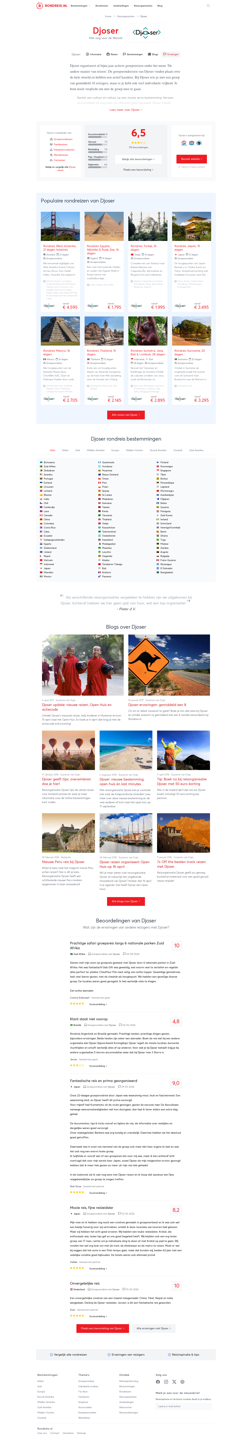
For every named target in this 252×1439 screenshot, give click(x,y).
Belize (163, 503)
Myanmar (107, 470)
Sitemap (81, 1433)
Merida (49, 389)
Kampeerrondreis (87, 1412)
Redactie (66, 857)
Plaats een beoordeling (137, 170)
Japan (47, 568)
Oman (105, 479)
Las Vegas (66, 281)
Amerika (48, 475)
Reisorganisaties (126, 16)
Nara (200, 281)
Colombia (49, 523)
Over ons (42, 1433)
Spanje (105, 491)
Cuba (46, 532)
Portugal (48, 479)
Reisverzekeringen (128, 1412)
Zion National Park (68, 293)
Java (140, 386)
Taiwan (106, 507)
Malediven (107, 499)
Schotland (165, 523)
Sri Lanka (107, 495)
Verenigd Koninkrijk (170, 527)
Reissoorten (125, 1407)
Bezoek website (191, 159)
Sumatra (159, 386)
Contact (54, 1433)
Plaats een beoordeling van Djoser (102, 1328)
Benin (163, 532)
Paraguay (165, 511)
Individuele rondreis (88, 1386)
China (47, 519)
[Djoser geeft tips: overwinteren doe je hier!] (68, 750)
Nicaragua (166, 564)
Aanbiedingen (126, 1402)
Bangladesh (166, 572)
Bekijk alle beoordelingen (137, 159)
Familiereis (83, 1397)
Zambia (164, 548)
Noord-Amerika (45, 1397)
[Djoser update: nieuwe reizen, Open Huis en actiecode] (83, 665)
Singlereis (83, 1402)
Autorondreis (85, 1407)
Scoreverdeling (97, 1004)
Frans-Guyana (168, 560)
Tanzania (107, 515)
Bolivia (164, 479)
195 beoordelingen (138, 147)
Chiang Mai (95, 386)
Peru (104, 483)
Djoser (76, 54)
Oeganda (107, 556)
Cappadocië (148, 281)
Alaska (105, 560)
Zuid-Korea (166, 515)
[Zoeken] (208, 6)
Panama (106, 576)
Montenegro (167, 491)
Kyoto (187, 281)
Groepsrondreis (86, 1381)
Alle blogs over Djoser (125, 901)
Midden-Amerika (46, 1402)
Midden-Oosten (45, 1412)
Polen (105, 487)
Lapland (164, 487)
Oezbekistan (109, 536)
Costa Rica (49, 527)
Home (108, 16)
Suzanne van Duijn (66, 700)
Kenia (105, 511)
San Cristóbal (65, 386)
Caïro (92, 285)
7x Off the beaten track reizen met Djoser (181, 864)
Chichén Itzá (52, 386)
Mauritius (107, 548)
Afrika (40, 1381)
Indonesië (49, 564)
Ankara (158, 281)
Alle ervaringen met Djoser (153, 1328)
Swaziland (107, 540)
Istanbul (137, 281)
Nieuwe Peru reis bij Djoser (63, 862)
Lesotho (106, 552)
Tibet (163, 475)
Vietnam (48, 560)
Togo (163, 540)
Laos (46, 511)
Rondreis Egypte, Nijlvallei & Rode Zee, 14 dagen (103, 250)
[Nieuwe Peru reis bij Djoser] (68, 833)
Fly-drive (83, 1392)
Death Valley (52, 293)
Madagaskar (109, 544)
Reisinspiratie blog (128, 1381)
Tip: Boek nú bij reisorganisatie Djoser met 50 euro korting (182, 782)
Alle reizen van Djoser (125, 415)
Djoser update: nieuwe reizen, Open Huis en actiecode (77, 707)
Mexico (47, 576)
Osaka (194, 281)
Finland (164, 462)
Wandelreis (84, 1418)
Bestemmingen (127, 1386)
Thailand (106, 519)
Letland (48, 491)
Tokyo (180, 281)
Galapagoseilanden (54, 540)
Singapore (165, 470)
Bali (135, 386)
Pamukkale (139, 284)
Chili (46, 503)
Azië (39, 1386)
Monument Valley (63, 290)
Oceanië (41, 1418)
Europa (41, 1392)
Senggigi (144, 392)
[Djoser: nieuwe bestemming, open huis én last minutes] (126, 750)
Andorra (106, 572)
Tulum (57, 389)
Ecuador (48, 536)
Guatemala (108, 462)
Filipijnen (164, 499)
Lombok (150, 389)
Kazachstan (108, 527)
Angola (164, 552)
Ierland (164, 519)
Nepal (47, 556)
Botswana (49, 462)
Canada (48, 515)
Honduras (107, 466)
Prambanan (139, 389)
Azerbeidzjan (167, 495)
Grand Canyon (53, 281)
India (46, 499)
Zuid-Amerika (44, 1407)
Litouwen (49, 487)
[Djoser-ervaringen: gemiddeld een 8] (169, 665)
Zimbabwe (49, 470)
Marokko (48, 572)
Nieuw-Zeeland (110, 475)
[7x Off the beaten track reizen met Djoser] (183, 833)
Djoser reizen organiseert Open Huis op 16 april (124, 864)
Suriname (107, 503)
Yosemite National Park (57, 284)
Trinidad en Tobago (112, 564)
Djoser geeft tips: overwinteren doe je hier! (66, 782)
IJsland (47, 552)
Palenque (65, 389)
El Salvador (166, 568)
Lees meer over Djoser (125, 109)
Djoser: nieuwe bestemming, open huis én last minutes (122, 782)
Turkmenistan (109, 532)
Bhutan (48, 495)
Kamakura (183, 284)
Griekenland (50, 548)
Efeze (148, 284)
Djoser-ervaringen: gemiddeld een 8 (157, 705)
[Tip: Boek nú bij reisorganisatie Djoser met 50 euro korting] (183, 750)
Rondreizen (125, 1392)
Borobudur (149, 386)
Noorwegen (166, 466)
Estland (48, 483)
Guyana (164, 507)
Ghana (164, 536)
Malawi (164, 544)
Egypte (47, 544)
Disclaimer (68, 1433)
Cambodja (49, 507)
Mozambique (167, 483)
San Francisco (61, 287)
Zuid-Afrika (49, 466)
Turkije (105, 523)
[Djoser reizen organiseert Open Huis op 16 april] (126, 833)
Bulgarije (164, 556)
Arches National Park (56, 296)
